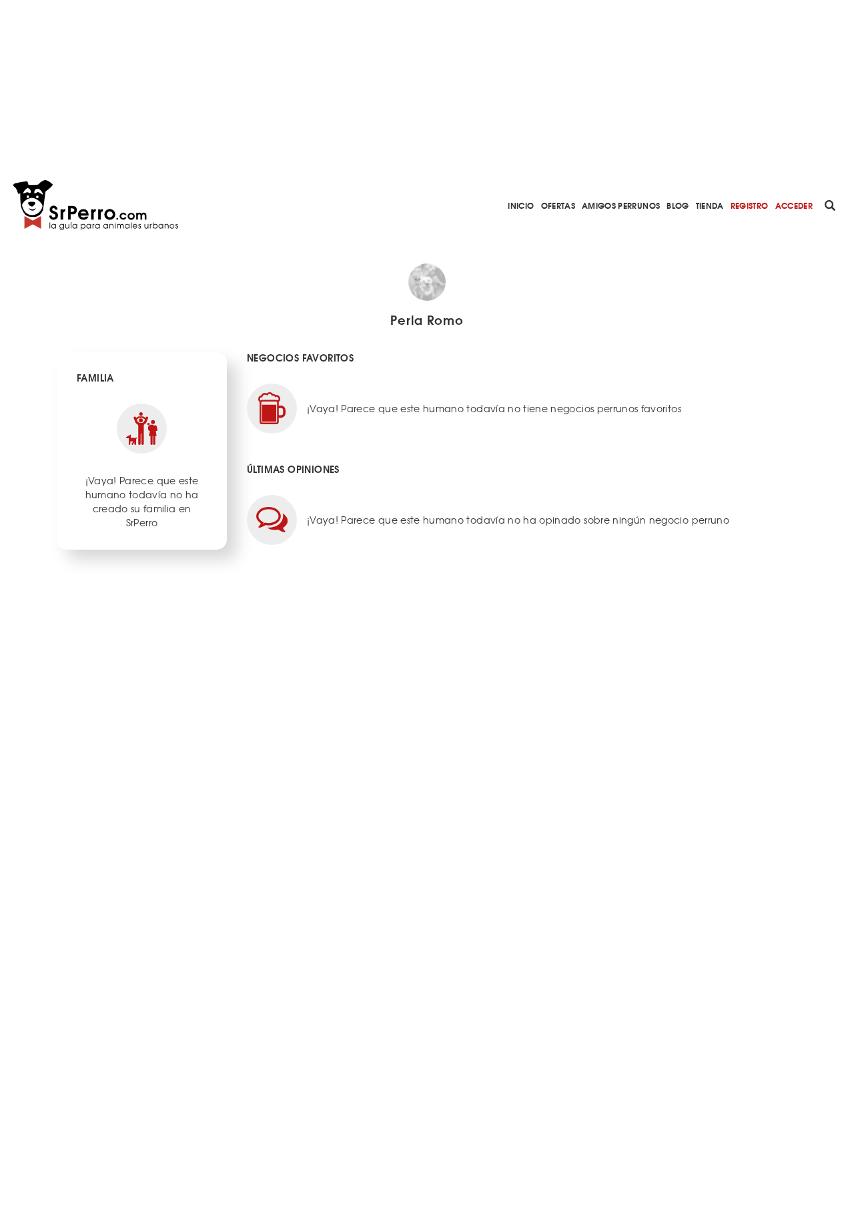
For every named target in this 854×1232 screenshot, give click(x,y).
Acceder (794, 205)
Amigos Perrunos (621, 205)
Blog (678, 205)
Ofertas (558, 205)
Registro (750, 205)
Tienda (710, 205)
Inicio (521, 205)
